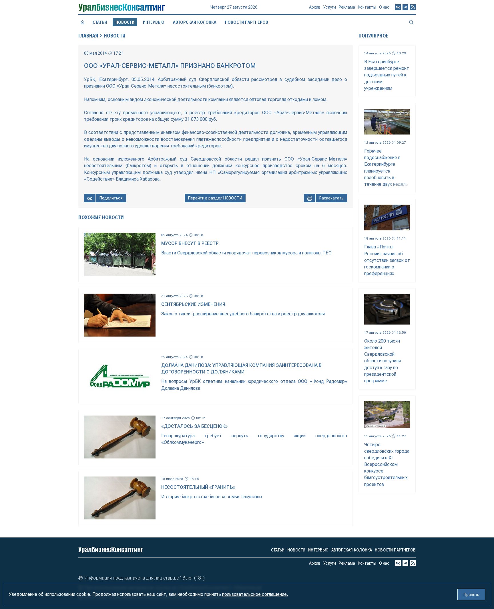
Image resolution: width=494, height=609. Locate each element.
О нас (384, 7)
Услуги (329, 7)
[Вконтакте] (398, 7)
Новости (115, 36)
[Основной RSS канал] (413, 7)
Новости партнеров (246, 22)
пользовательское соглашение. (255, 594)
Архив (314, 7)
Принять (471, 594)
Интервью (153, 22)
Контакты (367, 7)
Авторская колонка (194, 22)
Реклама (347, 7)
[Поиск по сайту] (411, 22)
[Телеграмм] (405, 7)
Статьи (100, 22)
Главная (88, 36)
